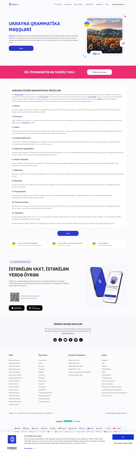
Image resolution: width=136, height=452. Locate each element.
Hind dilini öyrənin (14, 393)
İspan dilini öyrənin (14, 363)
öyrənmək (25, 123)
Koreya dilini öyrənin (15, 398)
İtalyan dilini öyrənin (15, 369)
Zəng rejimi (42, 378)
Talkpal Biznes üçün (74, 363)
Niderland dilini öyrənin (15, 378)
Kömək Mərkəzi (106, 375)
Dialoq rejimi (42, 387)
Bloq (103, 363)
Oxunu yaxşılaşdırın (44, 398)
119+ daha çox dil (14, 404)
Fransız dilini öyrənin (15, 366)
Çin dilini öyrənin (13, 390)
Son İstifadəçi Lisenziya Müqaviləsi (112, 390)
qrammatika (92, 97)
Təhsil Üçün (89, 4)
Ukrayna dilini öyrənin (15, 375)
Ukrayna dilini (43, 97)
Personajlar (42, 369)
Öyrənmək (67, 4)
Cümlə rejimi (42, 381)
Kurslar (41, 363)
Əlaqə (103, 372)
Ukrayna (11, 36)
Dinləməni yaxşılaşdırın (45, 393)
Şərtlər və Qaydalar (107, 384)
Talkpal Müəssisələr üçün (75, 366)
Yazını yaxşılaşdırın (44, 401)
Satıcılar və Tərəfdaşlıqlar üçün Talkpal (79, 372)
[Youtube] (65, 340)
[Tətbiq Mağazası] (17, 308)
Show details (28, 448)
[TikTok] (60, 340)
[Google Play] (34, 308)
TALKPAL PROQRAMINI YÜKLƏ (21, 262)
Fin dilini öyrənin (13, 384)
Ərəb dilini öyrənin (14, 387)
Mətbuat (104, 366)
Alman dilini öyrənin (14, 372)
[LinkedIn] (76, 340)
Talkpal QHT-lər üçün (74, 369)
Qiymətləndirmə (106, 369)
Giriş (106, 4)
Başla (21, 48)
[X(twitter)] (81, 340)
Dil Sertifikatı (42, 390)
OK (123, 437)
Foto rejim (41, 375)
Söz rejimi (41, 384)
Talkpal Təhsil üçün (73, 360)
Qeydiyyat (99, 4)
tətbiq (99, 99)
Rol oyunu (41, 366)
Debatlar (41, 372)
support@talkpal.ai (68, 333)
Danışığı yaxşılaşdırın (45, 396)
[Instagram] (55, 340)
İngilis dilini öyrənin (14, 360)
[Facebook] (70, 340)
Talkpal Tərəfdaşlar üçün (75, 375)
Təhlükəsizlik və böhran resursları (111, 387)
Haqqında (105, 360)
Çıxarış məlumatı (107, 396)
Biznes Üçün (78, 4)
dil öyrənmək (19, 94)
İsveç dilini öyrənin (14, 381)
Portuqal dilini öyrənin (15, 401)
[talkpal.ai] (14, 4)
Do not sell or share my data (123, 443)
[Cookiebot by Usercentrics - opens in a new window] (12, 448)
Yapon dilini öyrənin (14, 396)
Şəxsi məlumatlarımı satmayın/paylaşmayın (114, 393)
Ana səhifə (58, 4)
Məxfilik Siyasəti (106, 378)
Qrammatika (42, 360)
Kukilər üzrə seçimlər (108, 381)
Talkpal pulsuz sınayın (99, 72)
